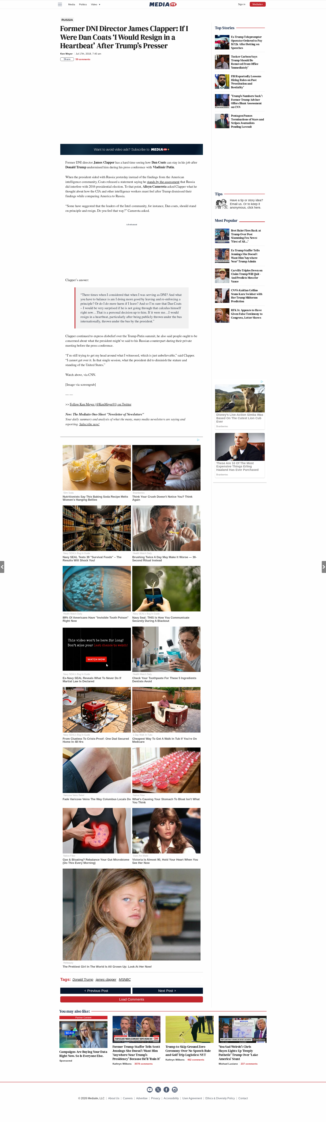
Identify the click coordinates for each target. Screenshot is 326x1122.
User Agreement (192, 1098)
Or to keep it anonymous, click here (245, 205)
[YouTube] (149, 1090)
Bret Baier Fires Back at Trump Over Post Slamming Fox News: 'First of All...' (246, 236)
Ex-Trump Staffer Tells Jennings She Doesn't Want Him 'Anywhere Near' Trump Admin (245, 255)
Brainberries (139, 493)
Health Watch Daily (142, 553)
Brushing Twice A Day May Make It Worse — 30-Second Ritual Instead (164, 559)
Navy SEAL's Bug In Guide (76, 553)
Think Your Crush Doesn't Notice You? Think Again (162, 498)
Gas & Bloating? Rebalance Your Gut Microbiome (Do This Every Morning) (96, 861)
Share (67, 59)
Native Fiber (139, 795)
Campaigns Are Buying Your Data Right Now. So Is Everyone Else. (83, 1053)
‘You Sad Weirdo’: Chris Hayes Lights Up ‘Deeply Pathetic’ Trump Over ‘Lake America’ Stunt (238, 1052)
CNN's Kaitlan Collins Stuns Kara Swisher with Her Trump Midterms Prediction (246, 295)
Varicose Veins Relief (73, 795)
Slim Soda (68, 493)
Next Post (324, 567)
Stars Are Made (140, 855)
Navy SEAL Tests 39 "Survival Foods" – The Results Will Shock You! (92, 559)
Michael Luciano (228, 1063)
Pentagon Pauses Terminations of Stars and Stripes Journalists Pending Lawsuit (247, 121)
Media (71, 4)
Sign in (241, 4)
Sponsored (65, 1060)
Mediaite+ (257, 4)
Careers (128, 1098)
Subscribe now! (89, 424)
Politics (83, 4)
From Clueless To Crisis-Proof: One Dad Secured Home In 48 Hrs (96, 740)
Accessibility (171, 1098)
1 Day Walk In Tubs (142, 735)
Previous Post (2, 567)
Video (95, 4)
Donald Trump (83, 979)
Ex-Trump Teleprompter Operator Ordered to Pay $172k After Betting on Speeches (246, 42)
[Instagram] (174, 1090)
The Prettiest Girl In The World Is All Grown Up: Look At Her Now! (107, 966)
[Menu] (62, 4)
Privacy (155, 1098)
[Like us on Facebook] (166, 1090)
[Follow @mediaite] (158, 1090)
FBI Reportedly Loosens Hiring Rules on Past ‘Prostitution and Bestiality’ (246, 81)
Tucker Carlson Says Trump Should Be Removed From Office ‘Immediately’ (244, 62)
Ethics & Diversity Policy (220, 1098)
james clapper (106, 979)
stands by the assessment (163, 181)
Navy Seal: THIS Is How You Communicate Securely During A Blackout (160, 619)
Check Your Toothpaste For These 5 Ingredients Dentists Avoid (164, 679)
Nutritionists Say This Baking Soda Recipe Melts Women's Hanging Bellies (95, 498)
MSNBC (125, 979)
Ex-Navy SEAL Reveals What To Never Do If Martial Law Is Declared (92, 679)
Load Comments (131, 999)
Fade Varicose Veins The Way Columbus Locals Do (97, 799)
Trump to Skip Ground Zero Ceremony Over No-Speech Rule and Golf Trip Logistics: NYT (188, 1050)
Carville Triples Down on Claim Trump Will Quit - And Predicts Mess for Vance (246, 275)
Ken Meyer (66, 53)
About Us (113, 1098)
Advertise (142, 1098)
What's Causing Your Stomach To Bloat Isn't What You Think (166, 801)
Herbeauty (68, 962)
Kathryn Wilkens (122, 1063)
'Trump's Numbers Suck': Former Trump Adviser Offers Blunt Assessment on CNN (247, 101)
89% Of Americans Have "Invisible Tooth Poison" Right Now (96, 619)
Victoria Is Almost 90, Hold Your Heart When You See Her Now (165, 861)
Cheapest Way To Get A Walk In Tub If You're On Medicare (164, 740)
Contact (243, 1098)
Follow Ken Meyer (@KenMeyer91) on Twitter (100, 404)
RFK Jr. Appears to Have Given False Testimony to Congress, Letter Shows (247, 313)
